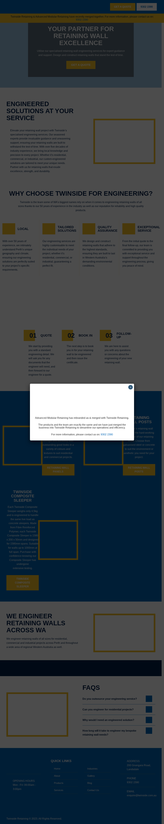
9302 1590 (107, 434)
